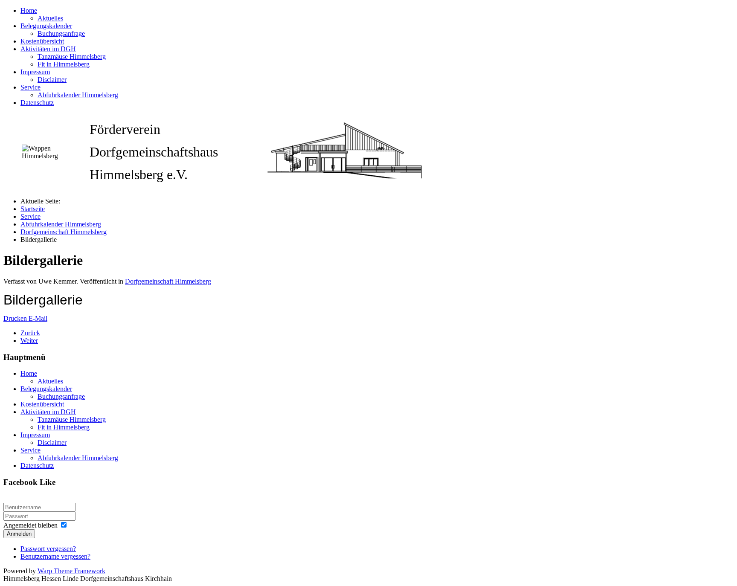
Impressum (35, 71)
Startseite (32, 208)
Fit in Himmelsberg (64, 64)
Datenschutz (37, 102)
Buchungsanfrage (61, 33)
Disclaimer (52, 79)
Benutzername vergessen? (55, 556)
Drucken (16, 318)
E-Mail (38, 318)
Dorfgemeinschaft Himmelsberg (63, 231)
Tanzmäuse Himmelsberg (72, 56)
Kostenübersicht (42, 41)
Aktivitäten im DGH (48, 48)
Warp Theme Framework (71, 570)
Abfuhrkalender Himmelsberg (78, 95)
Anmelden (19, 534)
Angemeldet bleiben (30, 525)
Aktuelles (50, 18)
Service (30, 87)
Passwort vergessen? (48, 548)
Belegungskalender (46, 25)
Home (28, 10)
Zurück (30, 333)
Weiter (29, 340)
